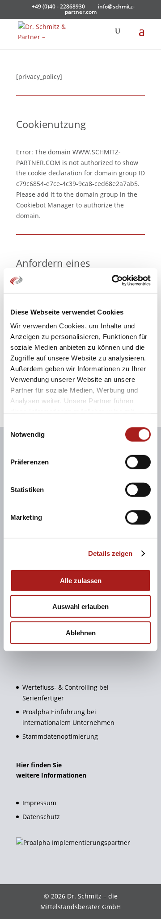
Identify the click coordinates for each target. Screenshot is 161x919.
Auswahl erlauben (80, 606)
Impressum (39, 803)
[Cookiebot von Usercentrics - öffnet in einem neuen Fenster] (113, 280)
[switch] (138, 462)
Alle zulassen (81, 580)
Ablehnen (81, 632)
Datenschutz (41, 816)
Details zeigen (110, 553)
